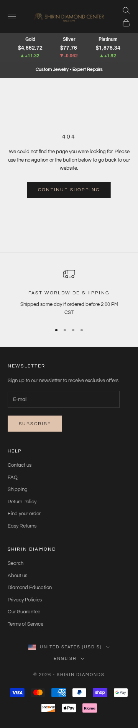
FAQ (13, 477)
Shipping (18, 489)
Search (15, 563)
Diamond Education (30, 587)
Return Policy (22, 501)
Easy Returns (22, 526)
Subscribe (35, 423)
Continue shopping (69, 189)
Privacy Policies (25, 600)
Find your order (24, 513)
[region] (69, 292)
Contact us (19, 465)
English (65, 658)
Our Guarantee (24, 611)
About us (17, 575)
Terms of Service (25, 624)
